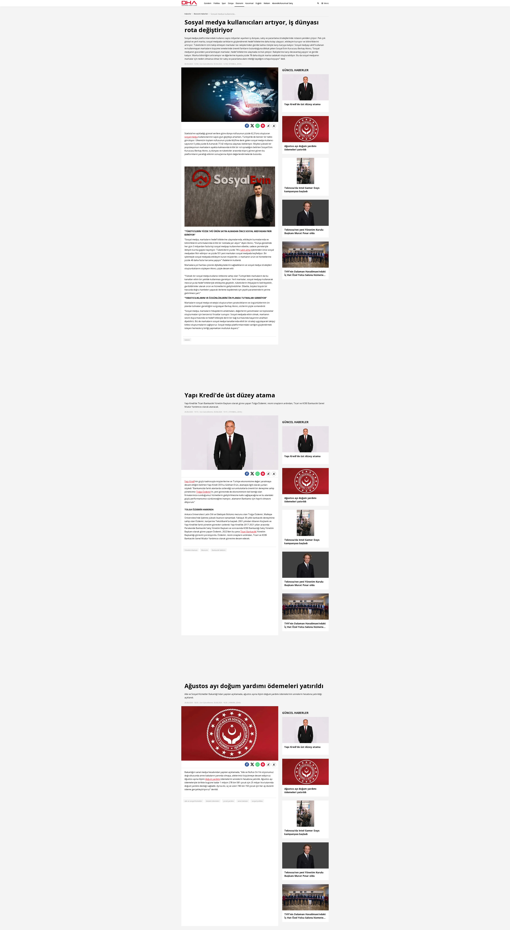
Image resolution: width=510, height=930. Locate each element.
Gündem (207, 3)
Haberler (187, 14)
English (259, 3)
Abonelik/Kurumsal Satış (282, 3)
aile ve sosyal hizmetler (193, 801)
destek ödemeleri (212, 801)
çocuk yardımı (228, 801)
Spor (224, 3)
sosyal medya (191, 137)
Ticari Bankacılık (206, 403)
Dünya (230, 3)
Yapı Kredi (189, 403)
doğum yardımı (271, 694)
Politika (216, 3)
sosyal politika (257, 801)
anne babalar (243, 801)
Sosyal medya (191, 38)
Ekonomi (239, 3)
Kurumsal (249, 3)
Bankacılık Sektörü (218, 550)
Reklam (267, 3)
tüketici (187, 340)
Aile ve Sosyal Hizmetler (196, 694)
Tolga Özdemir (259, 403)
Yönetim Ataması (191, 550)
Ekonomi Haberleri (201, 14)
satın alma (245, 250)
